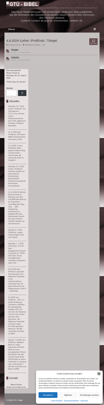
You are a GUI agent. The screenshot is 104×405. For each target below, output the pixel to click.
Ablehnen (68, 395)
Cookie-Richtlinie (57, 400)
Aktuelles (37, 45)
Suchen (9, 88)
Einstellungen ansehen (89, 395)
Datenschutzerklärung (71, 400)
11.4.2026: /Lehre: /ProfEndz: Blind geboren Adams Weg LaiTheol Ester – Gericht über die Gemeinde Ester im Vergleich (16, 153)
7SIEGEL (20, 58)
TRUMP (20, 51)
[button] (99, 373)
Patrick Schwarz (15, 45)
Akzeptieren (48, 395)
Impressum (84, 400)
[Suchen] (22, 93)
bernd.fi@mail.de (19, 387)
